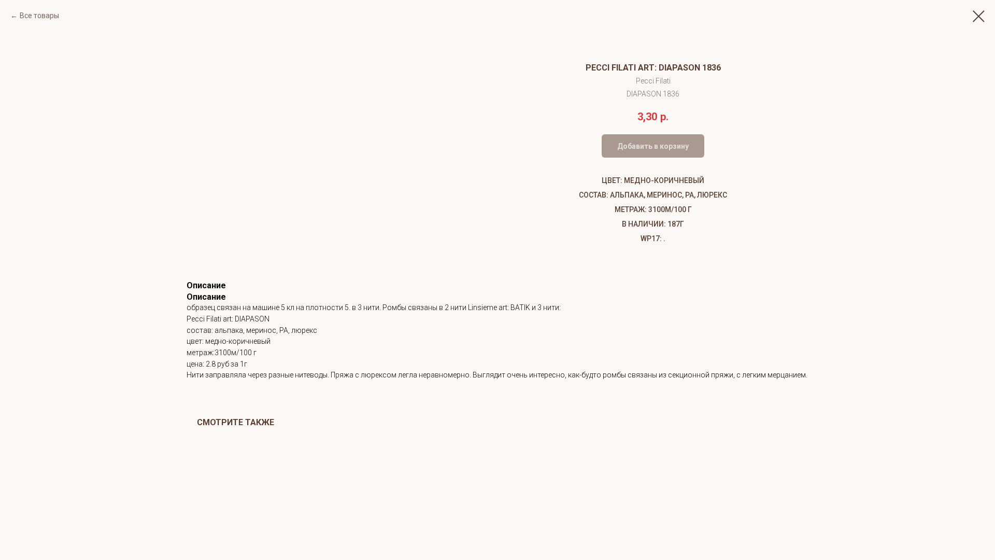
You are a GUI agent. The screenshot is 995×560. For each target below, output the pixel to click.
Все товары (39, 15)
